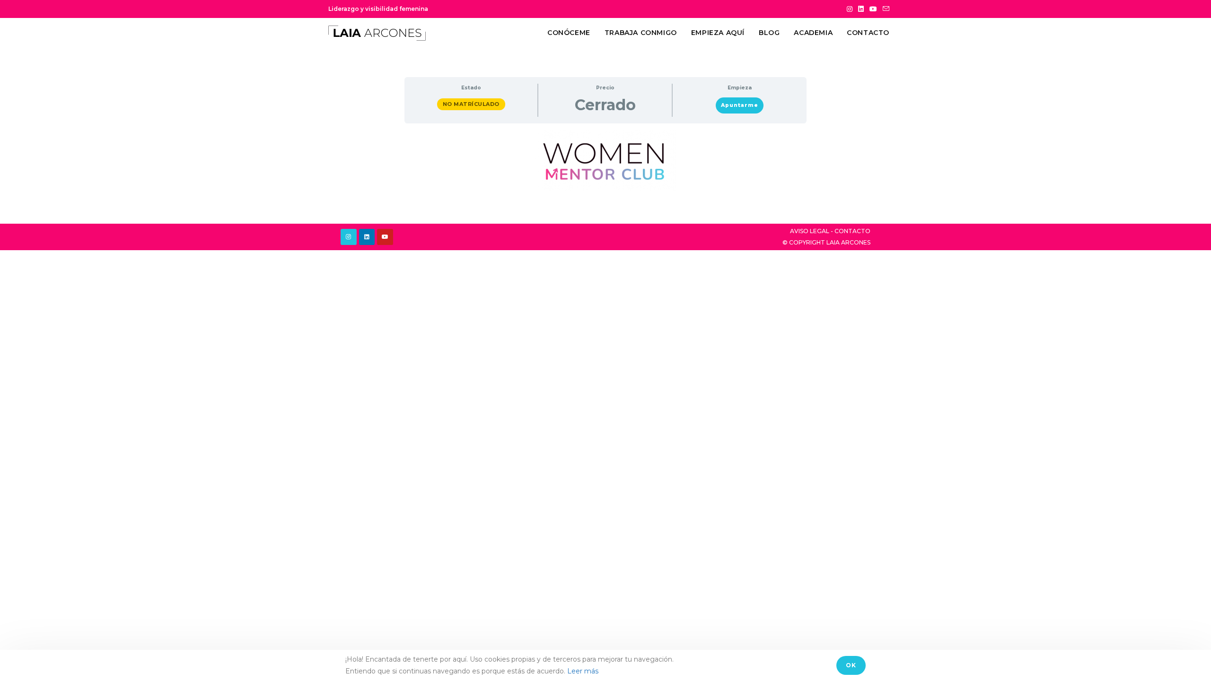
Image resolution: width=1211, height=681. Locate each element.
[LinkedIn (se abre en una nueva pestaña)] (861, 9)
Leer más (582, 671)
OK (851, 665)
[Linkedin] (367, 237)
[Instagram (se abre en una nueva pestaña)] (849, 9)
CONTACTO (852, 231)
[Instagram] (349, 237)
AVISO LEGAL (809, 231)
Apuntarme (739, 105)
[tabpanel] (605, 160)
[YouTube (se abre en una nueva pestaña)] (873, 9)
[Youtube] (385, 237)
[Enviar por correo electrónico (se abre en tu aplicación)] (884, 9)
